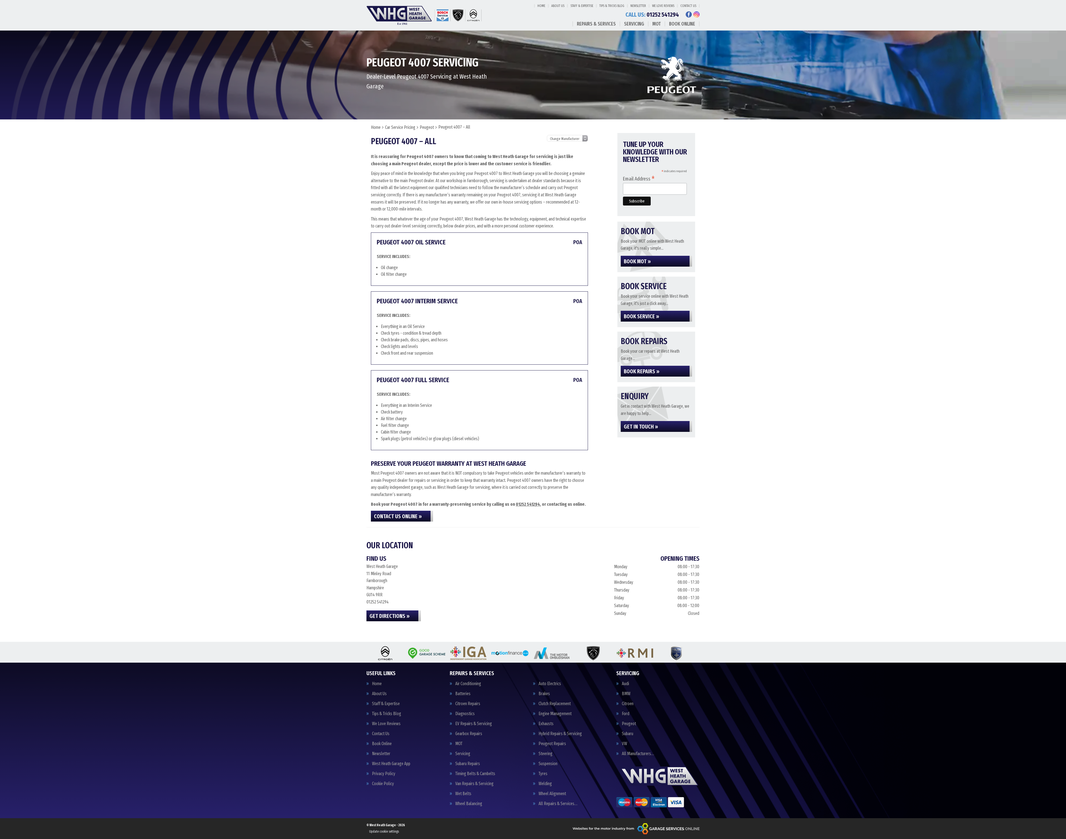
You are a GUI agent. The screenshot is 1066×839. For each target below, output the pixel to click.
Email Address (639, 178)
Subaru (627, 734)
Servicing (634, 23)
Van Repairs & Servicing (474, 784)
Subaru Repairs (467, 764)
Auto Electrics (550, 684)
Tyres (543, 774)
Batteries (463, 694)
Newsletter (638, 6)
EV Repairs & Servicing (473, 724)
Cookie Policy (383, 784)
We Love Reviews (663, 6)
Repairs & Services (596, 23)
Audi (625, 684)
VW (624, 744)
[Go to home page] (424, 15)
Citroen (627, 704)
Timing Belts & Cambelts (475, 774)
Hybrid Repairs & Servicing (560, 734)
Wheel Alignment (552, 794)
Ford (625, 714)
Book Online (682, 23)
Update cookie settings (384, 831)
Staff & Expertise (581, 6)
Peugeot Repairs (552, 744)
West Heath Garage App (391, 764)
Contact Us (688, 6)
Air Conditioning (468, 684)
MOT (656, 23)
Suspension (548, 764)
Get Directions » (389, 616)
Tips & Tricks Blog (611, 6)
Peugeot (629, 724)
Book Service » (641, 316)
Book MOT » (637, 261)
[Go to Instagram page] (696, 14)
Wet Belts (463, 794)
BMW (626, 694)
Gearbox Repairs (468, 734)
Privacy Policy (383, 774)
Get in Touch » (641, 426)
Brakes (544, 694)
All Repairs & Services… (558, 804)
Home (541, 6)
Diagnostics (465, 714)
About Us (557, 6)
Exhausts (546, 724)
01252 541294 (652, 15)
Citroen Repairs (467, 704)
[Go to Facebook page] (689, 14)
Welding (545, 784)
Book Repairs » (641, 371)
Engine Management (555, 714)
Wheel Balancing (468, 804)
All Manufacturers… (638, 754)
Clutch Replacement (555, 704)
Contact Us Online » (398, 516)
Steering (545, 754)
